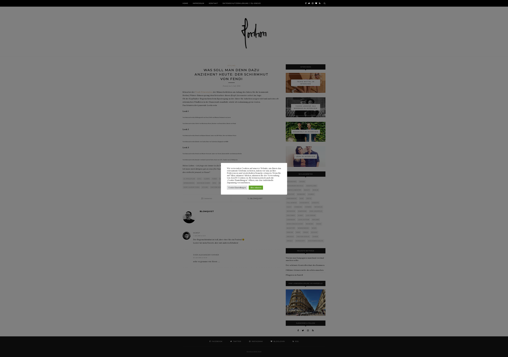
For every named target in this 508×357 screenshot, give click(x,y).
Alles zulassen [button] (255, 188)
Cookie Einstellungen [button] (237, 188)
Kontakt (213, 3)
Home (185, 3)
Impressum (198, 3)
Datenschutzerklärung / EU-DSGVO (242, 3)
